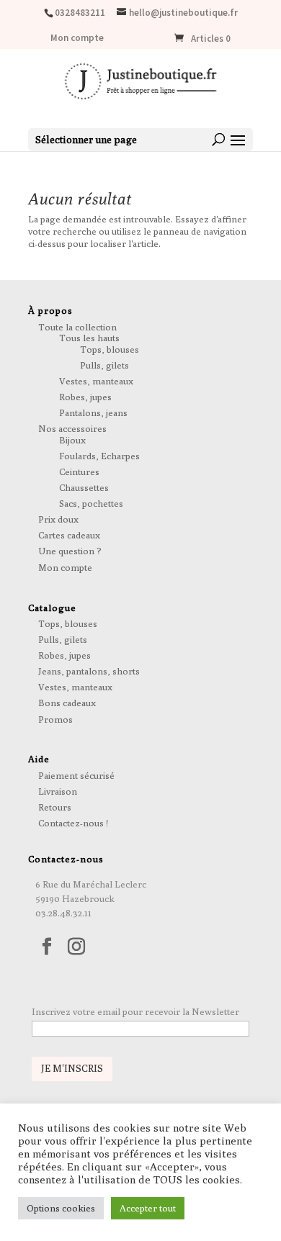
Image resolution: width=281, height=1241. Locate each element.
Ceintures (79, 471)
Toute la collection (77, 327)
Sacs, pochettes (91, 503)
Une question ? (70, 550)
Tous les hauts (89, 337)
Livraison (57, 791)
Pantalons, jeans (93, 412)
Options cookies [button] (61, 1208)
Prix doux (58, 519)
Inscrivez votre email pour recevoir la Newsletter (135, 1011)
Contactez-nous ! (73, 823)
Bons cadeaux (67, 702)
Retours (54, 807)
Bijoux (72, 440)
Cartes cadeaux (69, 535)
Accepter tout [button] (148, 1208)
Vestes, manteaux (96, 381)
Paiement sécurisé (76, 775)
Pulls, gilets (104, 365)
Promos (55, 719)
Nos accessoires (72, 428)
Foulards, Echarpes (99, 455)
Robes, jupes (85, 396)
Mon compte (77, 38)
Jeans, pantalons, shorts (89, 671)
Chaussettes (84, 487)
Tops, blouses (109, 349)
